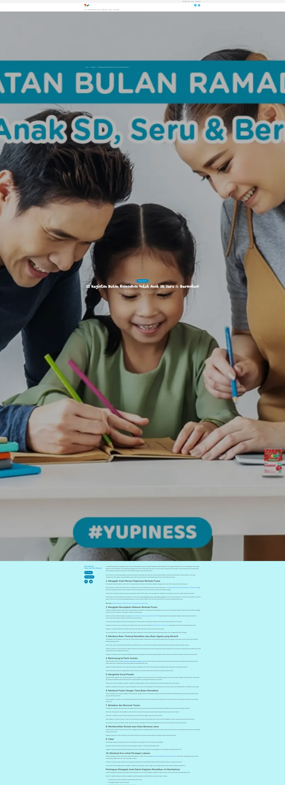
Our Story (185, 1)
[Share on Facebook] (86, 581)
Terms (192, 1)
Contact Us (197, 1)
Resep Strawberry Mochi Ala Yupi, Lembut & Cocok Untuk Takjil (130, 603)
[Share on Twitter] (91, 581)
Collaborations (104, 9)
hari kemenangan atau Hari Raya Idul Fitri (164, 756)
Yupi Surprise (116, 9)
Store (85, 9)
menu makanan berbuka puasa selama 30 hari (145, 616)
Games (110, 9)
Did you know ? (142, 281)
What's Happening (92, 9)
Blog (99, 9)
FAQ (189, 1)
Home (87, 67)
